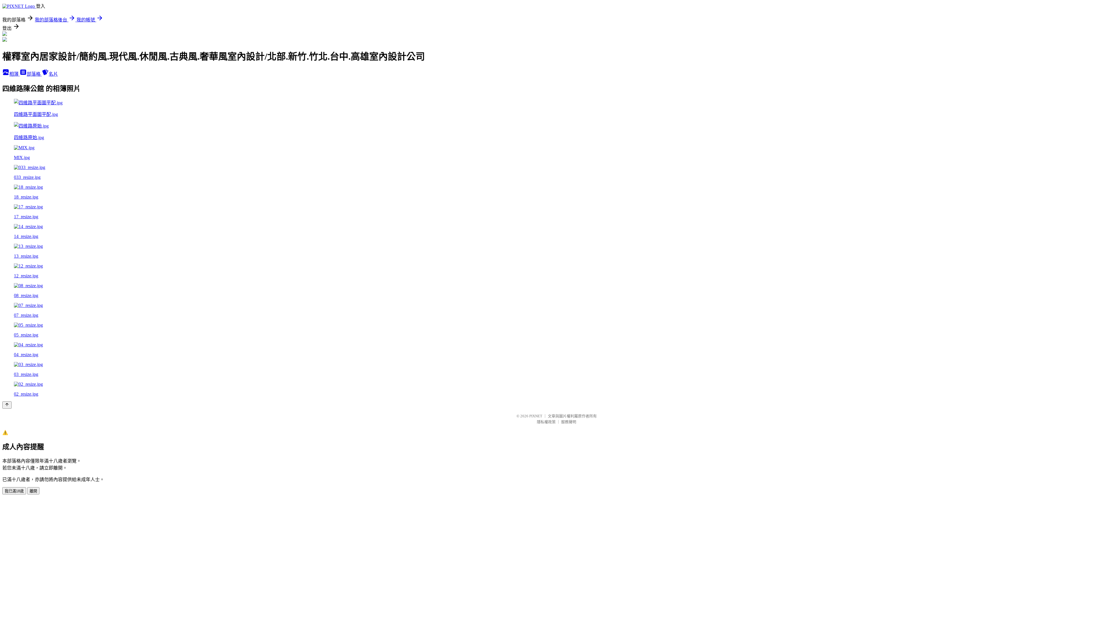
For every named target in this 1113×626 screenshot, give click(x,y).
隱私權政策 (546, 422)
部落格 (34, 74)
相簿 (14, 74)
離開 (33, 491)
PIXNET (535, 416)
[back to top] (7, 405)
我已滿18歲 (14, 491)
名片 (53, 74)
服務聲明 (568, 422)
